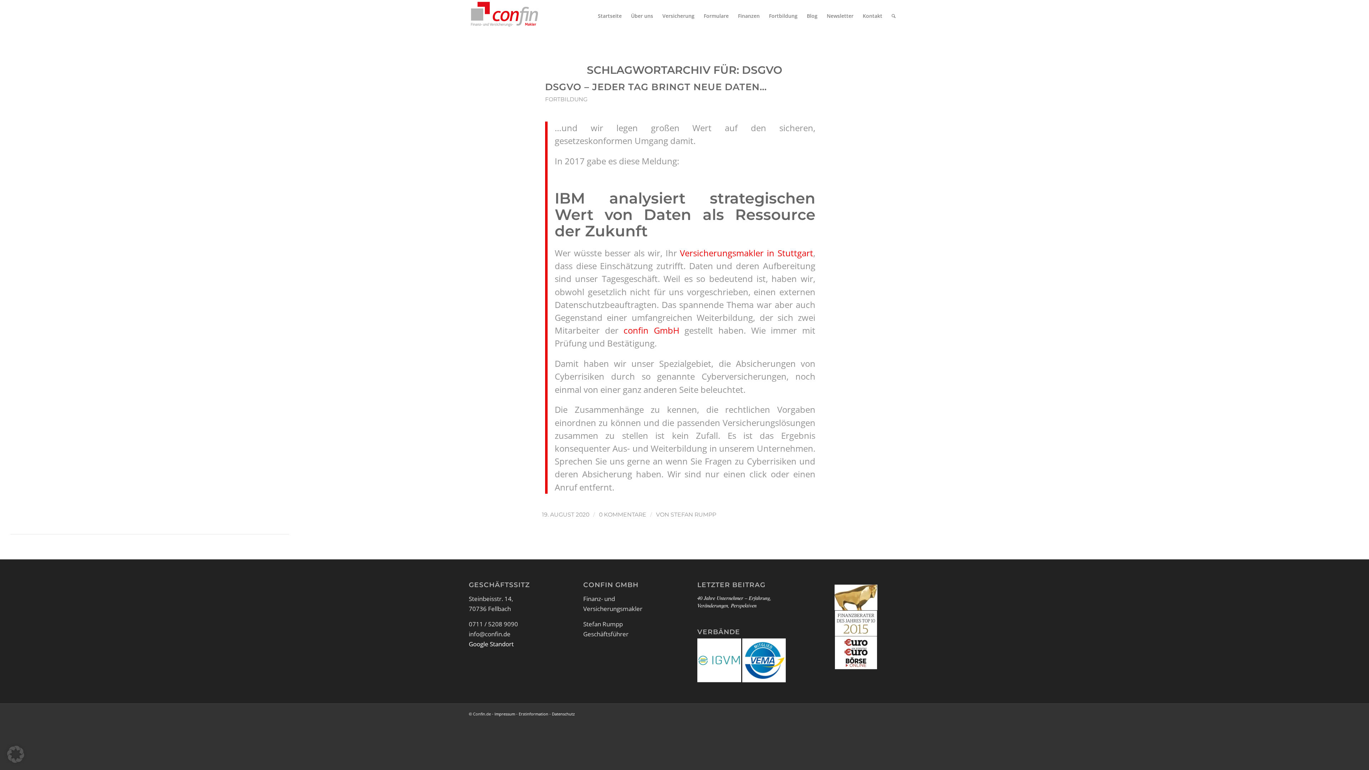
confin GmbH (652, 330)
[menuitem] (609, 16)
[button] (15, 754)
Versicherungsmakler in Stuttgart (746, 253)
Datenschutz (563, 714)
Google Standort (491, 644)
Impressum (504, 714)
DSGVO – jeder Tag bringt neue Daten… (656, 87)
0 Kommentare (622, 514)
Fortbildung (566, 99)
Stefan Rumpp (693, 514)
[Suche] (893, 16)
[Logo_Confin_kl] (504, 16)
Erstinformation (533, 714)
